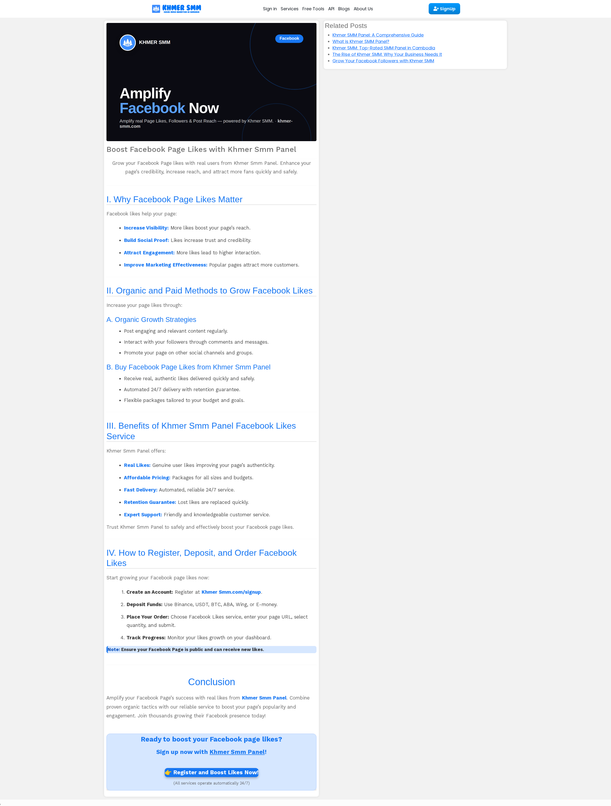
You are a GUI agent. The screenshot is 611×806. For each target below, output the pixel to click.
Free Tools (313, 9)
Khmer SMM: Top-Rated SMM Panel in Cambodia (383, 48)
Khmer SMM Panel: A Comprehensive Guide (378, 35)
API (331, 9)
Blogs (344, 9)
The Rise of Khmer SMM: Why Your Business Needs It (387, 54)
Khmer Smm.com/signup (231, 592)
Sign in (270, 9)
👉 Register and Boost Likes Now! (211, 772)
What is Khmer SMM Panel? (360, 41)
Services (290, 9)
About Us (363, 9)
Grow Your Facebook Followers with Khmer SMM (383, 61)
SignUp (447, 9)
